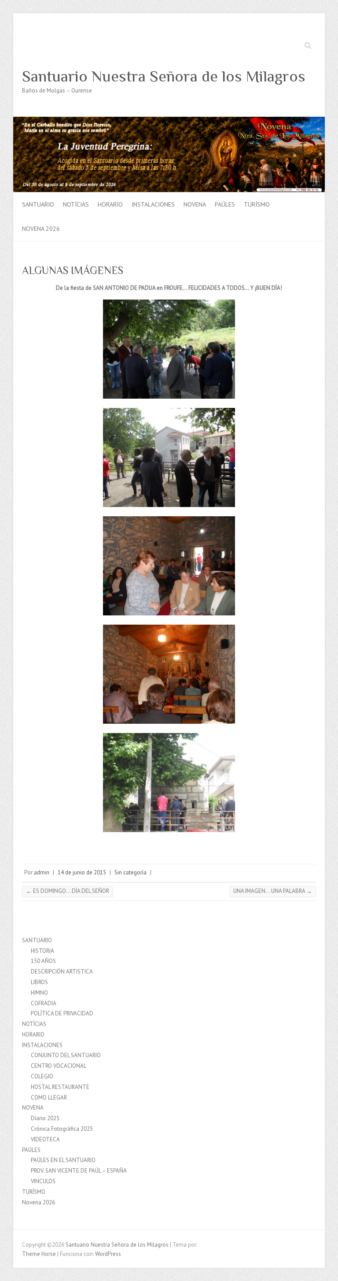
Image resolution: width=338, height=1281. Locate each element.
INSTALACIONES (153, 204)
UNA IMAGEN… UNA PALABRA (272, 891)
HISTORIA (42, 951)
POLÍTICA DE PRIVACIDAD (62, 1013)
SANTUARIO (38, 204)
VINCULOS (43, 1181)
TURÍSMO (257, 204)
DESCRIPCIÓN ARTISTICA (62, 971)
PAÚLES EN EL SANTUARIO (63, 1160)
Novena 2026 (41, 229)
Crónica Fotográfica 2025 (62, 1129)
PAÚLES (225, 204)
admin (41, 872)
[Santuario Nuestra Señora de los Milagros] (169, 121)
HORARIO (110, 204)
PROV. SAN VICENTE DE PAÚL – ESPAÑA (79, 1170)
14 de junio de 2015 (82, 872)
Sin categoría (130, 872)
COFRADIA (43, 1003)
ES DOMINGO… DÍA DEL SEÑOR (67, 891)
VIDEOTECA (45, 1139)
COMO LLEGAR (49, 1097)
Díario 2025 (45, 1118)
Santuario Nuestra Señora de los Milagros (163, 76)
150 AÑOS (43, 961)
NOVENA (195, 204)
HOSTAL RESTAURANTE (60, 1087)
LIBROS (39, 982)
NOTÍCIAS (76, 204)
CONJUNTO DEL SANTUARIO (66, 1055)
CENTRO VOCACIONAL (58, 1066)
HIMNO (39, 992)
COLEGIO (42, 1076)
